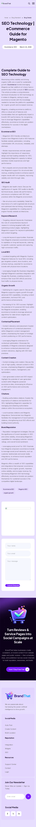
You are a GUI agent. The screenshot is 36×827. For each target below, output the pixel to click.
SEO (26, 90)
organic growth (9, 493)
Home (6, 17)
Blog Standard (16, 17)
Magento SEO (23, 489)
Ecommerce (11, 85)
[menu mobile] (33, 3)
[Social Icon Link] (7, 813)
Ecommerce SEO (8, 489)
